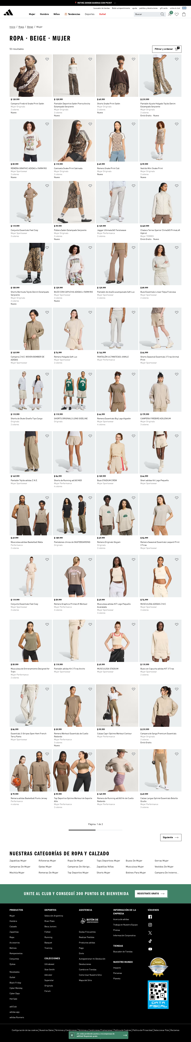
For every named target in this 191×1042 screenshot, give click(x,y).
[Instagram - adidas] (164, 925)
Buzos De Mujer (134, 861)
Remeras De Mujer (48, 873)
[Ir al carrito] (183, 14)
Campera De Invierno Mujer (166, 873)
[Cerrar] (72, 1035)
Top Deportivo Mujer (78, 873)
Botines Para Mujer (136, 873)
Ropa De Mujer (75, 861)
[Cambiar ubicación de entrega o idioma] (184, 8)
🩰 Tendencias (72, 14)
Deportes (89, 14)
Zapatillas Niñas (105, 867)
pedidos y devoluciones (148, 8)
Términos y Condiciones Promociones (95, 1030)
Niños (57, 14)
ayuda (134, 8)
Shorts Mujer (103, 873)
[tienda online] (8, 12)
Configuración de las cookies (25, 1030)
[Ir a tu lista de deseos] (176, 14)
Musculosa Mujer (135, 867)
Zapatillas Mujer (18, 861)
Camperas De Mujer (20, 867)
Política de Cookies (122, 1030)
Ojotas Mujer (45, 867)
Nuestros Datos (46, 1030)
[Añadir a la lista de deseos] (47, 60)
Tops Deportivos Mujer (108, 861)
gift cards (164, 8)
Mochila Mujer (17, 873)
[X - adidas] (164, 933)
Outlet (102, 14)
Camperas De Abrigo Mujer (78, 867)
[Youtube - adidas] (164, 949)
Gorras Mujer (162, 861)
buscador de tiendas (102, 8)
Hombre (44, 14)
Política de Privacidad (143, 1030)
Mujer (32, 14)
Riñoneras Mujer (47, 861)
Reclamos (174, 1030)
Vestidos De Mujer (164, 867)
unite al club (175, 8)
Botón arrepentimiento (121, 8)
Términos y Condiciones (66, 1030)
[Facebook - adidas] (164, 917)
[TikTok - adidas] (164, 941)
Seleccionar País (161, 1030)
